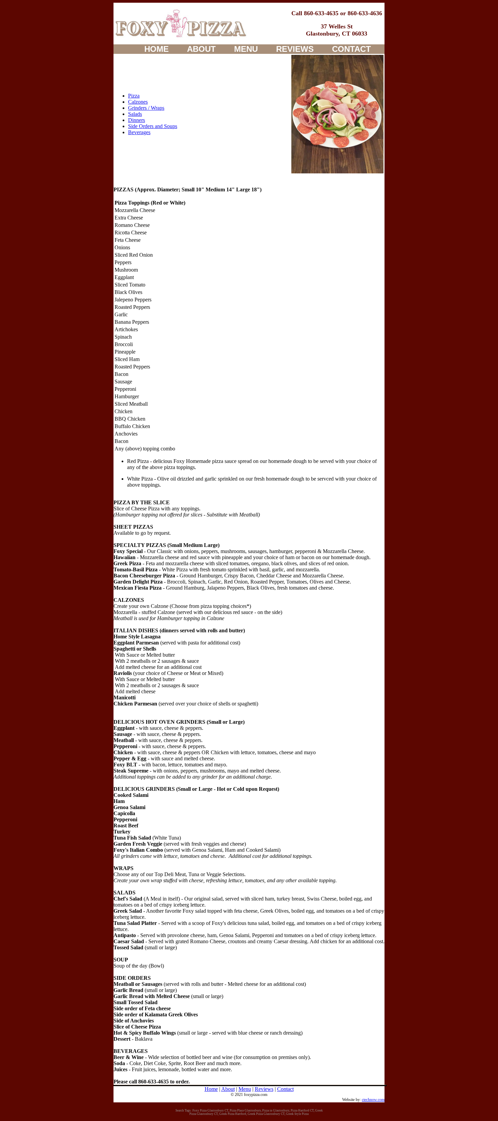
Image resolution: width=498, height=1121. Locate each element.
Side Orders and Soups (152, 126)
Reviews (264, 1089)
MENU (246, 49)
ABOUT (201, 49)
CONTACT (351, 49)
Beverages (139, 132)
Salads (135, 114)
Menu (244, 1089)
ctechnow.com (373, 1099)
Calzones (138, 102)
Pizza (134, 96)
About (228, 1089)
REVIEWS (295, 49)
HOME (156, 49)
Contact (285, 1089)
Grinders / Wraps (146, 108)
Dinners (136, 120)
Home (211, 1089)
